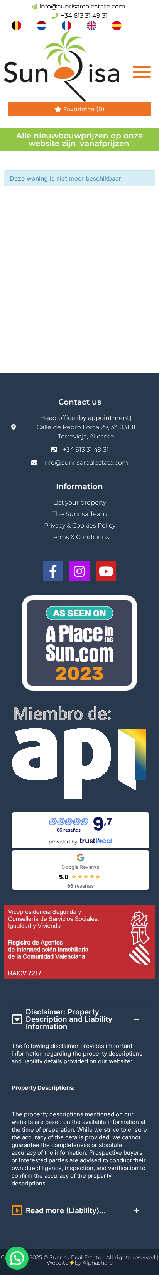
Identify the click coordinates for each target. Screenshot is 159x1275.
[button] (141, 72)
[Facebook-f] (53, 571)
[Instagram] (79, 571)
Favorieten (83, 109)
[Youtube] (106, 571)
